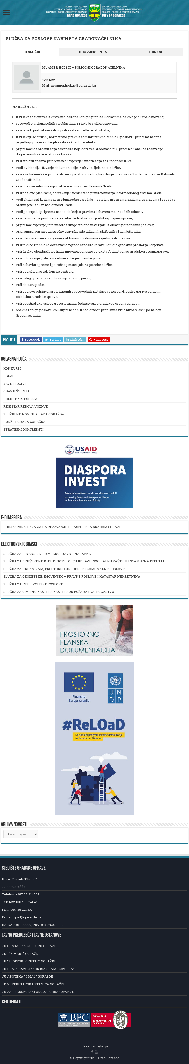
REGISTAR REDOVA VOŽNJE (25, 406)
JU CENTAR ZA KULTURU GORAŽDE (30, 946)
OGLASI (9, 376)
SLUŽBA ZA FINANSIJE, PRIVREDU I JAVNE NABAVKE (47, 553)
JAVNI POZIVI (14, 383)
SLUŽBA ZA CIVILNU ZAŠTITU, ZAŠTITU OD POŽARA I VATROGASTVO (58, 591)
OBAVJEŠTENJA (16, 391)
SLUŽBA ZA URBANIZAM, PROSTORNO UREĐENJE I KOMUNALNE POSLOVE (64, 569)
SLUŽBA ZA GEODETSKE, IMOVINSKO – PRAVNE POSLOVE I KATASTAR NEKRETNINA (71, 576)
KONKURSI (12, 368)
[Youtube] (96, 1052)
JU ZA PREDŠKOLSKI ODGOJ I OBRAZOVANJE (38, 991)
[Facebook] (92, 1052)
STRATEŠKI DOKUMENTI (23, 429)
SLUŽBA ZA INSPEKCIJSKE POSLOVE (33, 584)
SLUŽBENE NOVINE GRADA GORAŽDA (33, 414)
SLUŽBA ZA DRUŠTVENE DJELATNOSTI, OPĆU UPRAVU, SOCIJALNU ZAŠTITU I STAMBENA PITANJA (84, 561)
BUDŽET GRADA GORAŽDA (24, 421)
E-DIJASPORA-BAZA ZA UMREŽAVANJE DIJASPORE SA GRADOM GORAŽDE (63, 527)
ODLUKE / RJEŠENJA (20, 399)
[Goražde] (94, 13)
